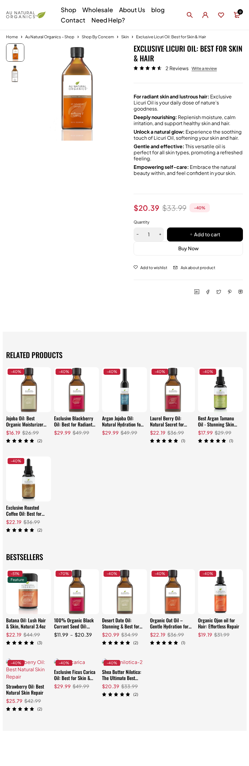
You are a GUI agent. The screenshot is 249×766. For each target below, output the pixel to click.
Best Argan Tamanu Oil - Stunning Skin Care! (216, 424)
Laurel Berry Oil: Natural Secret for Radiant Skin (167, 424)
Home (12, 36)
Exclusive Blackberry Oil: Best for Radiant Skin (73, 424)
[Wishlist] (221, 14)
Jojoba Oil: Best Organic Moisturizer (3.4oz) (24, 424)
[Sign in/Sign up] (205, 14)
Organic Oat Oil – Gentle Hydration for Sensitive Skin (169, 626)
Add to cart (207, 234)
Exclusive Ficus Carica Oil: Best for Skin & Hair (74, 678)
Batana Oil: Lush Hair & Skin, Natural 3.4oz (26, 623)
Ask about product (198, 267)
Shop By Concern (98, 36)
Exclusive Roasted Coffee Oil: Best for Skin (24, 513)
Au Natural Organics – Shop (49, 36)
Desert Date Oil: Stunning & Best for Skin (120, 626)
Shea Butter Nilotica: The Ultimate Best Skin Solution (121, 678)
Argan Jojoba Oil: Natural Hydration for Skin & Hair (122, 424)
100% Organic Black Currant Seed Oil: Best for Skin (74, 626)
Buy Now (188, 248)
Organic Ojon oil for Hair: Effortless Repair (218, 623)
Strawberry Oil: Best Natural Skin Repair (25, 689)
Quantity (141, 222)
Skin (125, 36)
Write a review (204, 68)
